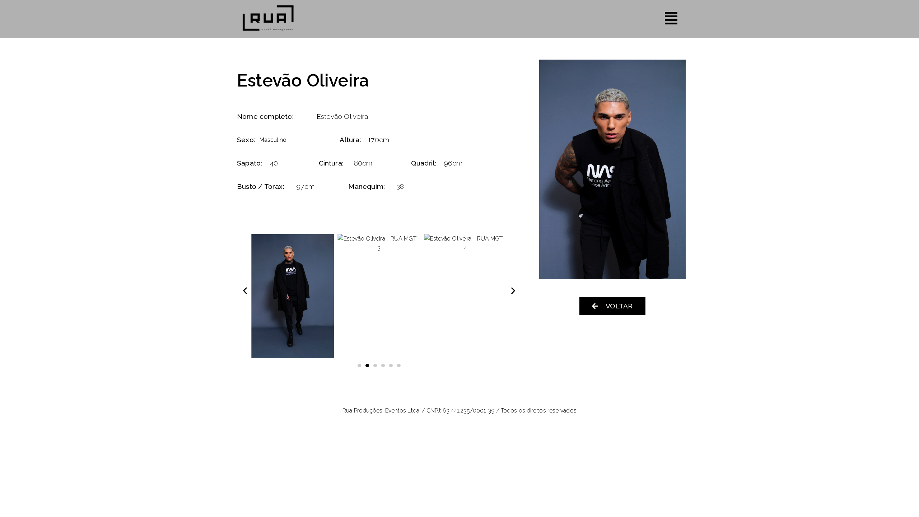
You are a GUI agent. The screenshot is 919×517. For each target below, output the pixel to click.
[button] (245, 290)
